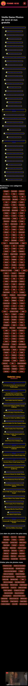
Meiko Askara (21, 537)
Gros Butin (21, 245)
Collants (14, 303)
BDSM (14, 256)
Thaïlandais (14, 368)
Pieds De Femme (13, 584)
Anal (6, 193)
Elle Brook (6, 537)
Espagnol (6, 357)
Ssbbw (21, 306)
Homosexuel (21, 232)
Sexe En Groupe (6, 210)
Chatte (6, 265)
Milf (22, 196)
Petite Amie (14, 308)
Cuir (6, 355)
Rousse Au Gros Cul (14, 598)
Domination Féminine (14, 243)
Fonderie (21, 316)
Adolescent (21, 275)
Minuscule (22, 297)
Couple (14, 360)
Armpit (14, 248)
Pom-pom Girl (6, 344)
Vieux (6, 308)
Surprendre (21, 204)
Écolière (6, 237)
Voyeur (21, 278)
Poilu (14, 193)
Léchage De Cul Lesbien (19, 590)
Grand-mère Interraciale (8, 568)
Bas (21, 234)
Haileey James (23, 542)
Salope (6, 289)
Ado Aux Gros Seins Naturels (10, 571)
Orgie (23, 311)
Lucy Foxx (22, 545)
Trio (14, 232)
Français (6, 322)
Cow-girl (6, 284)
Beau (14, 237)
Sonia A (21, 550)
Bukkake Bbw (4, 598)
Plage (14, 267)
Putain (21, 259)
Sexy (22, 289)
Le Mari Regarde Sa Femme (8, 576)
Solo (6, 202)
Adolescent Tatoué (22, 587)
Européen (14, 319)
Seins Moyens (22, 344)
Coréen (21, 371)
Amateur (6, 204)
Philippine (14, 300)
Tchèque (21, 314)
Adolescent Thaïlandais (8, 573)
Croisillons (21, 338)
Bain (14, 245)
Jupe (14, 289)
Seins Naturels (14, 224)
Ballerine (14, 355)
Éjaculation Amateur (20, 568)
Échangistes (6, 325)
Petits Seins (14, 221)
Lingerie (6, 226)
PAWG (14, 262)
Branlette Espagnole (21, 327)
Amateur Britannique (20, 573)
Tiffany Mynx (6, 539)
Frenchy (14, 539)
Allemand (6, 316)
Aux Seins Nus (5, 346)
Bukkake (6, 352)
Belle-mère (13, 346)
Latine (21, 286)
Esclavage (6, 256)
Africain (22, 303)
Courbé (14, 215)
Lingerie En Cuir (5, 587)
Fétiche (14, 218)
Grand (14, 204)
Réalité (16, 270)
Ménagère (6, 191)
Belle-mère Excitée (8, 593)
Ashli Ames (22, 553)
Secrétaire (6, 306)
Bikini (6, 314)
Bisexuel (14, 322)
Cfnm (22, 218)
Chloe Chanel (6, 545)
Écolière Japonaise (8, 590)
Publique (6, 278)
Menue (22, 199)
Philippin (21, 571)
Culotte (6, 215)
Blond (6, 224)
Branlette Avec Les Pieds (6, 270)
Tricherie (14, 371)
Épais (23, 243)
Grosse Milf (14, 604)
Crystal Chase (6, 558)
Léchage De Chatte (14, 311)
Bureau (6, 262)
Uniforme (22, 281)
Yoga (14, 278)
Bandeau (21, 330)
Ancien (21, 240)
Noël (14, 333)
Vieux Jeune (12, 327)
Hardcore (6, 333)
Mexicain (6, 371)
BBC (22, 224)
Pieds (21, 256)
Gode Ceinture (6, 349)
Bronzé (13, 344)
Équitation (22, 251)
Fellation (6, 213)
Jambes (14, 229)
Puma (21, 262)
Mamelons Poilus (14, 579)
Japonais (6, 245)
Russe (5, 311)
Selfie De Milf (5, 579)
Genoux (14, 366)
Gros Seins (21, 265)
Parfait (21, 213)
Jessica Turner (22, 556)
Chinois (6, 336)
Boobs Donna (5, 542)
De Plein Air (22, 254)
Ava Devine (6, 556)
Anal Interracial (5, 601)
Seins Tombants (6, 207)
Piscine (14, 338)
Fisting (21, 325)
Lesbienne (22, 193)
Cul (6, 234)
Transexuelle (14, 191)
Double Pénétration (22, 363)
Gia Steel (14, 545)
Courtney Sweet (13, 542)
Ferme (6, 338)
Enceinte (21, 355)
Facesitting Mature (7, 595)
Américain (5, 363)
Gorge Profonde (14, 254)
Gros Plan (14, 286)
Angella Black (14, 553)
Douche (6, 251)
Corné (14, 306)
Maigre (14, 213)
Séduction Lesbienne (21, 576)
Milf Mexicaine (23, 598)
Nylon (22, 210)
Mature (6, 240)
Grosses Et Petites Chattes (19, 595)
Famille (21, 300)
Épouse (14, 196)
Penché (14, 226)
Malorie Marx (13, 547)
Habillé (14, 251)
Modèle (21, 237)
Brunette (6, 267)
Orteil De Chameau (22, 346)
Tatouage (6, 300)
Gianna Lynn (6, 550)
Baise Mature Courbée (19, 582)
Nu (14, 292)
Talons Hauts (14, 281)
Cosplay (21, 221)
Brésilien (14, 202)
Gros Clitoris (6, 366)
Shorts (21, 248)
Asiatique (22, 292)
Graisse (6, 259)
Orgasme (22, 360)
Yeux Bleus (22, 349)
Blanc (21, 322)
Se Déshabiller (6, 360)
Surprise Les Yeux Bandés (19, 565)
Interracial (6, 275)
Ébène (22, 207)
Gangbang (14, 259)
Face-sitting (14, 316)
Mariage (22, 368)
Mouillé (5, 295)
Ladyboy (15, 207)
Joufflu (6, 281)
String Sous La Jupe (7, 565)
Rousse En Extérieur (19, 593)
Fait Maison (12, 295)
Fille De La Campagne (8, 582)
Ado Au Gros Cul (23, 604)
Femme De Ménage (22, 295)
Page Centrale (6, 292)
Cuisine (14, 336)
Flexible (14, 357)
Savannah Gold (14, 558)
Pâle (12, 363)
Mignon (14, 234)
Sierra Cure (13, 537)
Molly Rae (6, 553)
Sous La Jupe (21, 273)
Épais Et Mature (4, 584)
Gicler (6, 341)
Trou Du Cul (13, 587)
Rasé (6, 229)
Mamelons (5, 327)
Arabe (14, 284)
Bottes (21, 357)
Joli (14, 352)
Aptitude (5, 254)
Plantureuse (6, 221)
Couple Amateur (23, 584)
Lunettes (14, 273)
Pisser (21, 267)
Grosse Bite (6, 319)
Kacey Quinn (22, 558)
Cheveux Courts (6, 196)
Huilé (6, 330)
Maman (21, 229)
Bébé (24, 270)
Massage (14, 297)
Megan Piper (5, 547)
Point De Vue (21, 284)
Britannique (14, 240)
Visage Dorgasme (14, 601)
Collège (21, 341)
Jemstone (22, 539)
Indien (6, 273)
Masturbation (15, 210)
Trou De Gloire (6, 368)
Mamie (6, 248)
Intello (14, 325)
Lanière (21, 202)
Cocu (22, 333)
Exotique (21, 366)
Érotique (21, 308)
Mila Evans (13, 556)
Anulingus (14, 341)
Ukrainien (22, 319)
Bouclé (14, 349)
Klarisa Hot (14, 550)
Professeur (21, 226)
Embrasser (21, 191)
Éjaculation (15, 199)
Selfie (6, 297)
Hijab (23, 579)
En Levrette (14, 275)
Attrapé (14, 314)
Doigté (21, 352)
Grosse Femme (6, 218)
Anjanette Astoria (21, 547)
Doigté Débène (23, 601)
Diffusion (6, 232)
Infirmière (22, 336)
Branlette (14, 265)
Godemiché (6, 286)
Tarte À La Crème (6, 199)
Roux (5, 243)
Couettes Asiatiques (5, 604)
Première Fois (6, 303)
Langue (21, 215)
